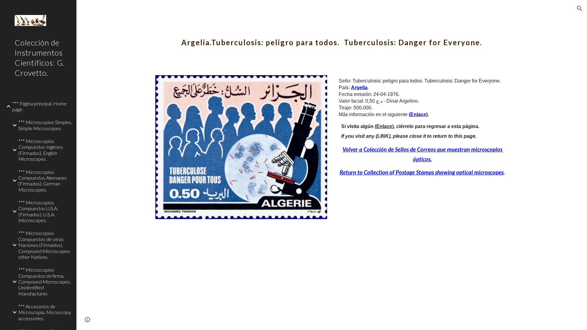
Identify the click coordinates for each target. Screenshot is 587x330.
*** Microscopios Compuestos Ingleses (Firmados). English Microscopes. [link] (40, 150)
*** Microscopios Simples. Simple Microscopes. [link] (45, 125)
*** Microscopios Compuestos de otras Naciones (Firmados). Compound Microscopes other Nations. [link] (44, 244)
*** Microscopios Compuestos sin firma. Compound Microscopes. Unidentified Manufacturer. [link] (44, 281)
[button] (579, 8)
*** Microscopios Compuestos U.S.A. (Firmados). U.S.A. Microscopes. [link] (38, 211)
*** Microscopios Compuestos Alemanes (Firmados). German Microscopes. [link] (42, 181)
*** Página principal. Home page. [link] (39, 106)
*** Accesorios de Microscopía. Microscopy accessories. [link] (44, 312)
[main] (331, 38)
